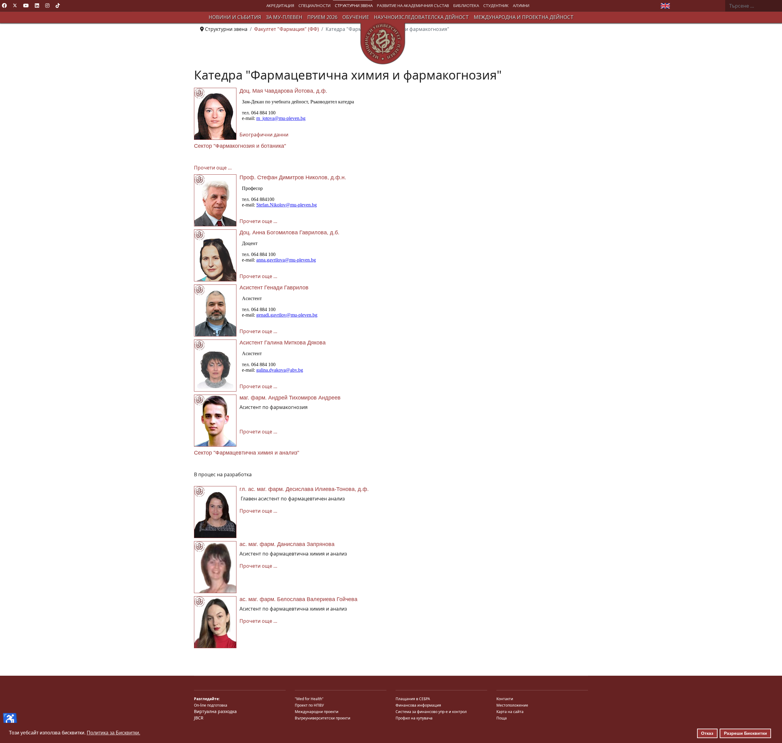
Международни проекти (316, 711)
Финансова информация (418, 705)
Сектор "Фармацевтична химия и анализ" (246, 453)
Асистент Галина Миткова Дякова (282, 343)
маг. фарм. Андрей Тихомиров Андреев (290, 398)
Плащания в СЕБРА (413, 698)
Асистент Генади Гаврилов (274, 287)
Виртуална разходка (215, 711)
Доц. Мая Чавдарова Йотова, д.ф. (283, 91)
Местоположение (512, 705)
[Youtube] (26, 5)
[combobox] (753, 6)
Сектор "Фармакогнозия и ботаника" (240, 146)
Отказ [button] (707, 733)
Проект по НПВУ (309, 705)
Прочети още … (213, 167)
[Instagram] (47, 5)
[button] (280, 5)
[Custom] (58, 5)
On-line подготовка (210, 705)
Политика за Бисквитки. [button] (113, 732)
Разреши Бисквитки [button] (745, 733)
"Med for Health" (309, 698)
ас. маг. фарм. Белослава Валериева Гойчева (298, 599)
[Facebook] (4, 5)
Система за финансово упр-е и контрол (431, 711)
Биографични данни (263, 134)
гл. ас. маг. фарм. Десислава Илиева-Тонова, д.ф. (304, 489)
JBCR (198, 718)
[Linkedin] (37, 5)
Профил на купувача (414, 718)
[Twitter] (15, 5)
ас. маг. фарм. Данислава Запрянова (286, 544)
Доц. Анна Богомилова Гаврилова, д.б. (289, 232)
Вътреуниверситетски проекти (322, 718)
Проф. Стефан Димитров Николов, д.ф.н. (292, 177)
